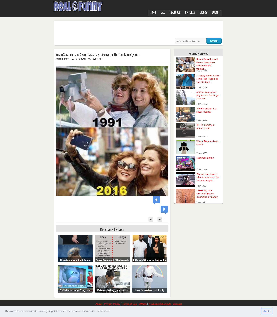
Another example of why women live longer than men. (207, 95)
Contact (177, 304)
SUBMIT (216, 12)
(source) (97, 58)
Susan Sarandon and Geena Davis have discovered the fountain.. (207, 63)
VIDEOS (203, 12)
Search (214, 40)
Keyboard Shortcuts (160, 304)
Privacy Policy (112, 304)
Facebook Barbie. (205, 157)
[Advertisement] (114, 29)
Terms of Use (129, 304)
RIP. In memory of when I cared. (205, 126)
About (98, 304)
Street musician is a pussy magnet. (206, 110)
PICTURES (190, 12)
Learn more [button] (103, 311)
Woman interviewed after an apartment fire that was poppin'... (207, 177)
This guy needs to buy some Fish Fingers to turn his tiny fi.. (207, 79)
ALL (163, 12)
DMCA (143, 304)
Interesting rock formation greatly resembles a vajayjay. (207, 193)
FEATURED (175, 12)
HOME (153, 12)
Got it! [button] (266, 311)
